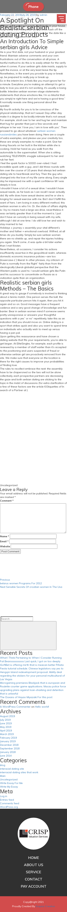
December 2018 (9, 744)
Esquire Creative (45, 906)
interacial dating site (12, 768)
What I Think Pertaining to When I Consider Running (31, 657)
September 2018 (9, 748)
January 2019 (8, 741)
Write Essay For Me (11, 783)
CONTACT (33, 879)
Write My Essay (9, 786)
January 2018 (8, 752)
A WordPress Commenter (15, 706)
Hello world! (42, 706)
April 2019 (6, 730)
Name (4, 536)
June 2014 (6, 755)
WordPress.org (9, 807)
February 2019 (8, 737)
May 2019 (5, 727)
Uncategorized (9, 779)
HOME (33, 857)
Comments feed (9, 803)
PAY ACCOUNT (33, 886)
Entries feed (7, 799)
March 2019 (7, 734)
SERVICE (33, 872)
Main (3, 776)
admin (43, 14)
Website (5, 546)
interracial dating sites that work (19, 772)
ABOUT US (33, 865)
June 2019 (6, 723)
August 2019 (7, 716)
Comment (7, 500)
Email (4, 541)
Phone (33, 6)
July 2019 (5, 719)
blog (2, 765)
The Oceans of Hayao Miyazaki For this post (26, 697)
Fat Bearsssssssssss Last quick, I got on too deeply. (30, 661)
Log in (3, 796)
